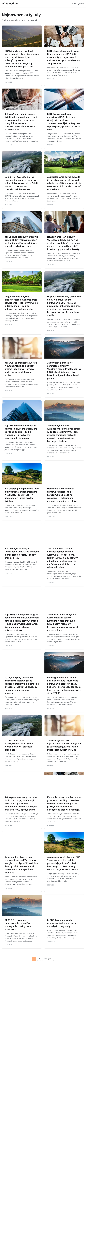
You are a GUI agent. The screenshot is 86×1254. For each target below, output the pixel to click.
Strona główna (78, 3)
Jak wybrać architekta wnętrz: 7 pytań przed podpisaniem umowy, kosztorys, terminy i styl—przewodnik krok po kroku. (21, 369)
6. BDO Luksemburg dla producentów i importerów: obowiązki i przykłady (62, 923)
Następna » (48, 959)
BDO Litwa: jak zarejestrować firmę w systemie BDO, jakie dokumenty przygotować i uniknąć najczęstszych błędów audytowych (63, 57)
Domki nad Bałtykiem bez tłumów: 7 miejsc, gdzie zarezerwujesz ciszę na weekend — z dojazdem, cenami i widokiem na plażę (62, 494)
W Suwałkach (10, 3)
